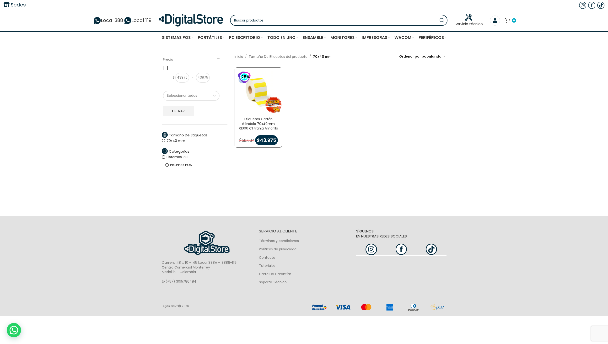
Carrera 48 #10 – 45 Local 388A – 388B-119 (199, 262)
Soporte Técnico (273, 282)
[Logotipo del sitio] (191, 20)
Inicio (239, 56)
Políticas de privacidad (277, 249)
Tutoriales (267, 265)
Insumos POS (181, 164)
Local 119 (141, 20)
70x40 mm (176, 140)
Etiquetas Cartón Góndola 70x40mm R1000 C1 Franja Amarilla (258, 124)
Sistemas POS (178, 157)
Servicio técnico (469, 23)
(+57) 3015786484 (180, 281)
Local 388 (112, 20)
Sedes (18, 4)
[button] (14, 330)
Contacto (267, 257)
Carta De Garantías (275, 274)
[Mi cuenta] (495, 20)
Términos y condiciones (279, 240)
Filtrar (178, 111)
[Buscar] (441, 20)
